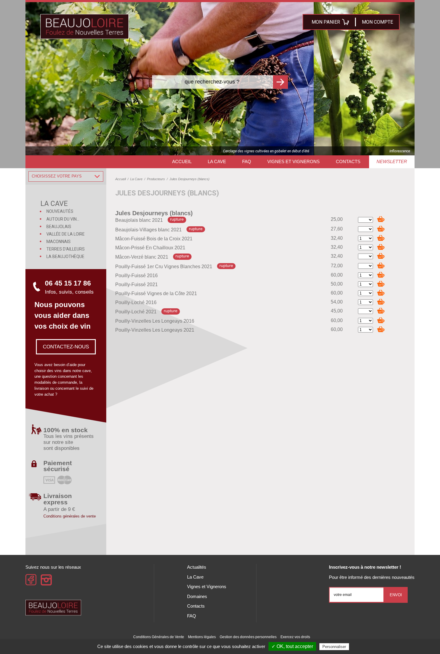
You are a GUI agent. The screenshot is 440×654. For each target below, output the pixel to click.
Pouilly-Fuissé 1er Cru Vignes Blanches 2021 (163, 266)
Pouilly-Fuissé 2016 (136, 275)
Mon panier (326, 22)
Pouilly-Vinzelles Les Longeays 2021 (154, 330)
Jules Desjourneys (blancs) (154, 213)
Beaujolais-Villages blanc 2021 (148, 229)
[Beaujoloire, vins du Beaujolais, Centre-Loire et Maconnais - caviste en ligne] (84, 26)
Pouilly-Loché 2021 (136, 312)
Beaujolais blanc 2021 (139, 220)
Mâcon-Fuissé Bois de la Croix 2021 (153, 238)
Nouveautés (59, 211)
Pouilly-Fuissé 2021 (136, 284)
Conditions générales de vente (69, 516)
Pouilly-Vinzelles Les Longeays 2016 (154, 321)
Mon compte (377, 22)
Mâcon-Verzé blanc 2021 (141, 257)
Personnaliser (334, 646)
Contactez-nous (66, 346)
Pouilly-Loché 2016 (136, 302)
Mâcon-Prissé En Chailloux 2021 (150, 247)
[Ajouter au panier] (381, 219)
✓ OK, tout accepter (292, 646)
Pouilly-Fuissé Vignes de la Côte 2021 (156, 293)
